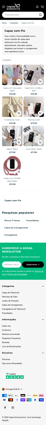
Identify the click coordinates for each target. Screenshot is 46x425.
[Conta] (37, 6)
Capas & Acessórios (17, 417)
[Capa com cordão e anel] (34, 75)
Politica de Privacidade (17, 274)
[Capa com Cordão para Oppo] (12, 165)
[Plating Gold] (34, 106)
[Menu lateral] (3, 6)
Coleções (14, 23)
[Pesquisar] (40, 14)
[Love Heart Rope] (34, 136)
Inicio (4, 23)
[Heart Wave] (12, 136)
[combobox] (23, 15)
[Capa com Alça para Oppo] (12, 75)
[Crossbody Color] (12, 106)
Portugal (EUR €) (13, 389)
